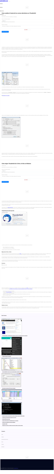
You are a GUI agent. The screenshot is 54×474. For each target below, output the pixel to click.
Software (1, 7)
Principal (1, 3)
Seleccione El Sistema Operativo (6, 169)
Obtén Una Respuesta (5, 31)
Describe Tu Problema (4, 24)
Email (5, 165)
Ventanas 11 (2, 14)
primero (20, 253)
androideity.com (4, 1)
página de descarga (10, 207)
